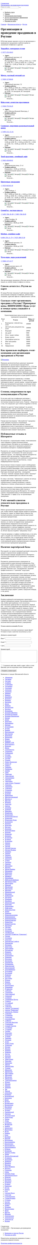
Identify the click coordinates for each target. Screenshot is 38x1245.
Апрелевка (8, 1093)
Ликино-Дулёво (10, 1152)
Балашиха (8, 1094)
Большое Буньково (11, 714)
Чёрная (7, 1064)
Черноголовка (9, 1209)
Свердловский (10, 994)
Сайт (2, 646)
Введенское (9, 734)
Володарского (9, 744)
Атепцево (8, 690)
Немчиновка (9, 906)
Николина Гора (10, 910)
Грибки (7, 771)
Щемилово (8, 1079)
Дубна (7, 1121)
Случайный (9, 1003)
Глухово (7, 755)
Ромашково (9, 987)
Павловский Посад (11, 1175)
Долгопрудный (10, 1115)
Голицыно (8, 1108)
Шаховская (8, 1071)
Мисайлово (9, 887)
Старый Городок (10, 1026)
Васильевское (9, 732)
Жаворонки (9, 795)
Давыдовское (9, 776)
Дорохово (8, 785)
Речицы (7, 980)
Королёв (7, 1138)
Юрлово (8, 1084)
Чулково (8, 1068)
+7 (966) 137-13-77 (7, 261)
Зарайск (7, 1126)
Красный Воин (10, 830)
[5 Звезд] (8, 70)
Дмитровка (8, 781)
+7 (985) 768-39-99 (20, 214)
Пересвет (8, 1177)
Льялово (8, 864)
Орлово (7, 936)
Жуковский (8, 1124)
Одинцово (8, 1170)
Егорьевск (8, 1122)
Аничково (8, 688)
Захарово (8, 808)
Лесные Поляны (10, 850)
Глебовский (9, 753)
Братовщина (9, 723)
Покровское (9, 962)
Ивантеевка (8, 1130)
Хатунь (7, 1054)
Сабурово (8, 991)
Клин (6, 1135)
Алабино (8, 683)
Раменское (8, 1186)
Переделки (8, 947)
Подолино (8, 959)
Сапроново (8, 992)
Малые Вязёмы (10, 869)
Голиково (8, 756)
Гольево (7, 760)
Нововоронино (10, 917)
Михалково (9, 888)
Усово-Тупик (9, 1043)
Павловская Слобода (12, 941)
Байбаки (8, 693)
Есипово (8, 793)
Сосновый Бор (10, 1019)
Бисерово (8, 702)
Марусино (8, 874)
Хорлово (8, 1056)
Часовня (8, 1057)
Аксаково (8, 679)
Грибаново (8, 769)
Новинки (8, 913)
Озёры (7, 1172)
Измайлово (8, 813)
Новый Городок (10, 924)
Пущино (7, 1184)
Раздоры (8, 976)
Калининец (9, 822)
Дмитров (8, 1114)
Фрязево (8, 1050)
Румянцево (8, 989)
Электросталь (9, 1218)
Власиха (8, 741)
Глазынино (8, 751)
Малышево (8, 871)
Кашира (7, 1133)
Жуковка (8, 802)
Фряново (8, 1052)
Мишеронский (10, 892)
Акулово (8, 681)
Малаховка (8, 866)
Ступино (8, 1200)
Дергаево (8, 779)
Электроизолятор (11, 1080)
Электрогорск (9, 1216)
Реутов (7, 1188)
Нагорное (8, 897)
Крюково (8, 836)
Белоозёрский (9, 1096)
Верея (7, 1100)
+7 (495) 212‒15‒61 (7, 132)
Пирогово (8, 954)
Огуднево (8, 929)
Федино (7, 1047)
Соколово (8, 1013)
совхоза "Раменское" (12, 1010)
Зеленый (8, 809)
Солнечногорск (10, 1196)
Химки (7, 1205)
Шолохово (8, 1075)
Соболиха (8, 1006)
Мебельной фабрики (12, 880)
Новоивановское (10, 918)
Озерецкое (8, 931)
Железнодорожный (11, 797)
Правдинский (9, 966)
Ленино (7, 844)
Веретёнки (8, 735)
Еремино (8, 792)
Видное (7, 1101)
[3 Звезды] (23, 68)
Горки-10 (8, 764)
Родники (8, 983)
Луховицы (8, 1158)
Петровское (9, 950)
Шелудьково (9, 1073)
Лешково (8, 852)
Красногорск (9, 1144)
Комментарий (5, 649)
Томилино (8, 1035)
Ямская (7, 1091)
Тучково (8, 1036)
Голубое (7, 758)
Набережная (9, 896)
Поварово (8, 957)
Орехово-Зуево (10, 1174)
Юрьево (7, 1086)
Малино (7, 867)
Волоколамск (9, 1103)
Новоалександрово (11, 915)
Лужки (7, 860)
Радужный (8, 973)
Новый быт (9, 922)
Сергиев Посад (10, 1193)
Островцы (8, 938)
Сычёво (7, 1031)
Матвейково (9, 878)
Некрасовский (10, 903)
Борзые (7, 718)
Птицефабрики (10, 969)
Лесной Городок (10, 848)
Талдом (7, 1202)
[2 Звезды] (15, 68)
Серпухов (8, 1195)
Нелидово (8, 904)
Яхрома (7, 1221)
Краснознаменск (10, 1147)
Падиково (8, 945)
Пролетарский (10, 968)
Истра (7, 1131)
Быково (7, 730)
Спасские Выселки (11, 1022)
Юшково (8, 1087)
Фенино (7, 1049)
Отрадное (8, 939)
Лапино (7, 843)
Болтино (8, 709)
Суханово (8, 1029)
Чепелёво (8, 1061)
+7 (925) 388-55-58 (19, 237)
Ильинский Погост (11, 816)
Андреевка (8, 686)
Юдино (7, 1082)
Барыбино (8, 697)
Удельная (8, 1040)
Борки (7, 720)
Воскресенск (9, 1105)
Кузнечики (8, 841)
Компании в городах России (14, 1233)
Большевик (8, 711)
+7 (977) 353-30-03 (7, 52)
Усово (7, 1042)
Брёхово (7, 725)
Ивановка (8, 811)
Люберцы (8, 1161)
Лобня (7, 1154)
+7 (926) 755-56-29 (7, 106)
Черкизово (8, 1063)
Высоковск (8, 1107)
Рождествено (9, 985)
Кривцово (8, 834)
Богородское (9, 707)
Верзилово (8, 737)
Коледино (8, 825)
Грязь (7, 772)
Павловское (9, 943)
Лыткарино (8, 1159)
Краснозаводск (10, 1145)
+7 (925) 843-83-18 (7, 185)
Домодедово (9, 1117)
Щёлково (8, 1214)
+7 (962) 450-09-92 (7, 160)
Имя (3, 638)
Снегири (8, 1005)
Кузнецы (8, 839)
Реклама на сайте (10, 1235)
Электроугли (9, 1219)
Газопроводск (9, 749)
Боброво (8, 705)
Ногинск (8, 1168)
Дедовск (7, 1110)
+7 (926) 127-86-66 (7, 79)
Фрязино (8, 1203)
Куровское (8, 1151)
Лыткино (8, 862)
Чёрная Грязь (9, 1066)
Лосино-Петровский (11, 1156)
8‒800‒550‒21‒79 (6, 237)
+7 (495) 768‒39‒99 (7, 214)
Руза (6, 1191)
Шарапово (8, 1070)
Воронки (8, 746)
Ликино (7, 853)
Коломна (8, 1137)
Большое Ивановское (12, 716)
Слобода (8, 1001)
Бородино (8, 721)
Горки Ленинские (11, 762)
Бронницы (8, 1098)
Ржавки (7, 982)
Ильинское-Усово (11, 820)
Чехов (7, 1210)
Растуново (8, 978)
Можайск (8, 1163)
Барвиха (8, 695)
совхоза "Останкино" (12, 1008)
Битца (7, 704)
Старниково (9, 1024)
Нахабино (8, 901)
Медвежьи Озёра (10, 881)
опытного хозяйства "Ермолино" (16, 934)
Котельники (9, 1140)
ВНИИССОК (9, 742)
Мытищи (8, 1165)
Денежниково (9, 778)
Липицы (8, 855)
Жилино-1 (8, 799)
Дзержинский (9, 1112)
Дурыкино (8, 790)
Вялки (7, 748)
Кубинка (7, 1149)
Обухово (8, 927)
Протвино (8, 1181)
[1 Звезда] (8, 68)
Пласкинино (9, 955)
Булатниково (9, 727)
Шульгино (8, 1077)
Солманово (9, 1015)
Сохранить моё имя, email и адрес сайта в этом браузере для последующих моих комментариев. (17, 666)
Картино (8, 823)
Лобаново (8, 857)
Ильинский (9, 815)
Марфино (8, 876)
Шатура (7, 1212)
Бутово (7, 728)
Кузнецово (8, 837)
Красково (8, 829)
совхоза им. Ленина (11, 1012)
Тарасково (8, 1033)
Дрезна (7, 1119)
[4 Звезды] (30, 68)
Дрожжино (8, 786)
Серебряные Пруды (11, 999)
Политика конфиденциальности (11, 1243)
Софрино (8, 1020)
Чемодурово (9, 1059)
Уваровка (8, 1038)
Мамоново (8, 873)
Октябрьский (9, 932)
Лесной (7, 846)
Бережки (8, 700)
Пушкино (8, 1182)
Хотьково (8, 1207)
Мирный (8, 885)
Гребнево (8, 767)
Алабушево (9, 684)
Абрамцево (8, 677)
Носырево (8, 925)
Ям (6, 1089)
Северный (8, 996)
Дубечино (8, 788)
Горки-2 (7, 765)
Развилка (8, 975)
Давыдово (8, 774)
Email (3, 642)
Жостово (8, 800)
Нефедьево (8, 908)
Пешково (8, 952)
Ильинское (8, 818)
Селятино (8, 998)
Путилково (8, 971)
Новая (7, 911)
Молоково (8, 894)
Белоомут (8, 698)
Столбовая (8, 1027)
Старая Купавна (10, 1198)
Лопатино (8, 859)
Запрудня (8, 804)
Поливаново (9, 964)
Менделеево (9, 883)
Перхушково (9, 948)
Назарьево (8, 899)
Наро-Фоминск (10, 1166)
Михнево (8, 890)
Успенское (8, 1045)
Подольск (8, 1179)
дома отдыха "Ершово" (12, 783)
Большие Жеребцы (11, 713)
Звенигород (8, 1128)
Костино (8, 827)
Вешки (7, 739)
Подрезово (8, 961)
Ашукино (8, 691)
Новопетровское (10, 920)
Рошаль (7, 1189)
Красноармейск (10, 1142)
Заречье (7, 806)
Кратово (8, 832)
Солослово (8, 1017)
